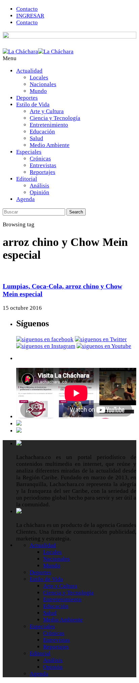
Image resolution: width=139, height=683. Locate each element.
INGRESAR (30, 15)
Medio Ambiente (50, 145)
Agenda (25, 199)
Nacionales (43, 84)
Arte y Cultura (47, 111)
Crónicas (40, 158)
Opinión (39, 192)
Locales (39, 77)
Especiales (28, 152)
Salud (36, 138)
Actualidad (29, 71)
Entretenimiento (49, 125)
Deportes (27, 98)
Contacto (27, 9)
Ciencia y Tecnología (55, 118)
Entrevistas (43, 165)
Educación (42, 131)
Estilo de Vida (33, 104)
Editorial (26, 179)
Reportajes (42, 172)
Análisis (39, 185)
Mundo (38, 91)
